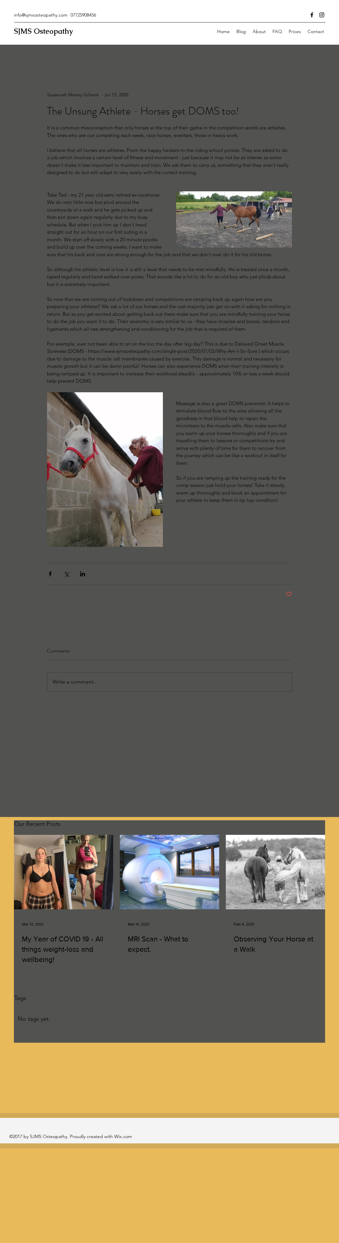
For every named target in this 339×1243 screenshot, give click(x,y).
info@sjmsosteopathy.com (41, 15)
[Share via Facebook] (50, 574)
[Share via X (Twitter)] (66, 574)
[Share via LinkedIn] (82, 574)
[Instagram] (321, 15)
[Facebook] (312, 15)
